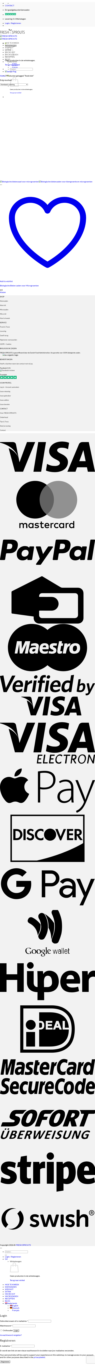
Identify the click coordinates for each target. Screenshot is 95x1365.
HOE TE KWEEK (12, 43)
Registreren (5, 1362)
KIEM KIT (9, 1289)
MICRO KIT (10, 1294)
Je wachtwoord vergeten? (11, 1335)
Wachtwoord (6, 1325)
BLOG (7, 59)
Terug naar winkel (15, 93)
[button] (13, 23)
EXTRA (8, 1291)
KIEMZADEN (11, 45)
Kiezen (3, 292)
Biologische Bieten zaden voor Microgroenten (19, 285)
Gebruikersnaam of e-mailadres (14, 1321)
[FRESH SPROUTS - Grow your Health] (12, 36)
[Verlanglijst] (1, 184)
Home (2, 76)
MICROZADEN (11, 1296)
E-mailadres (5, 1346)
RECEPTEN (10, 57)
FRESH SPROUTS (23, 1245)
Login (16, 1330)
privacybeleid (39, 1357)
